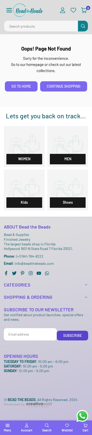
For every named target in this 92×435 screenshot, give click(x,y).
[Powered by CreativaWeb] (28, 411)
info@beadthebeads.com (29, 263)
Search (47, 430)
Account (26, 430)
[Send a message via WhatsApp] (82, 416)
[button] (9, 10)
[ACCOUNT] (62, 10)
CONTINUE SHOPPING (63, 86)
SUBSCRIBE (72, 335)
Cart (85, 430)
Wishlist (67, 430)
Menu (7, 430)
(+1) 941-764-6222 (23, 256)
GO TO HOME (21, 86)
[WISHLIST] (73, 10)
